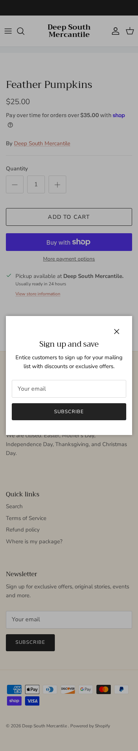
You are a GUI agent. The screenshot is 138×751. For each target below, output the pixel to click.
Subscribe (69, 411)
